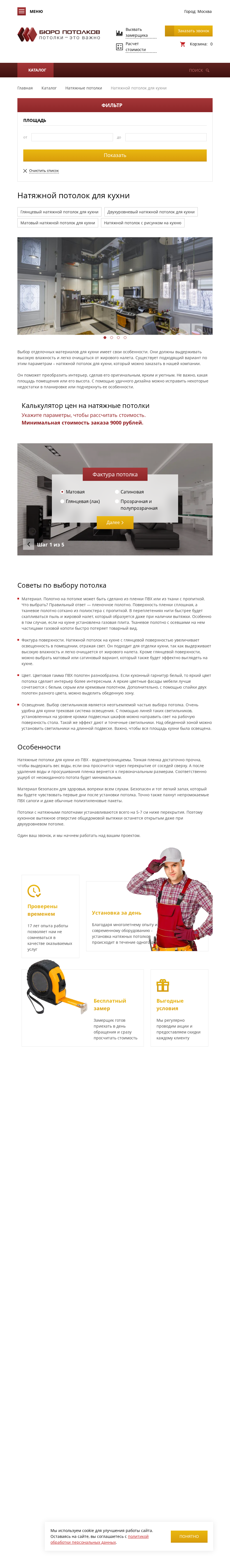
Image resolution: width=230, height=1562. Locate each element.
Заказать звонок (193, 30)
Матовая (75, 492)
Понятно (189, 1536)
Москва (204, 11)
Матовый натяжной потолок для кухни (57, 222)
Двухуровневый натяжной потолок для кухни (151, 211)
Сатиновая (132, 492)
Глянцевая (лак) (83, 501)
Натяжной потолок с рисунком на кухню (142, 222)
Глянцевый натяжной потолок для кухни (59, 211)
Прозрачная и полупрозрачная (139, 504)
